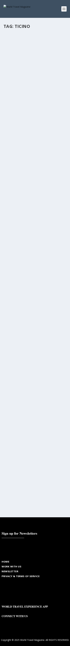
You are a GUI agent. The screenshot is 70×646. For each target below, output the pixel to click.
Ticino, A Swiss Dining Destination (33, 154)
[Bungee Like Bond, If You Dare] (35, 206)
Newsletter (10, 571)
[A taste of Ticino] (35, 456)
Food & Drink (13, 81)
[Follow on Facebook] (4, 621)
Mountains (11, 405)
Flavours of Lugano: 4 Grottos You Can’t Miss (34, 75)
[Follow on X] (10, 621)
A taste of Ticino (20, 481)
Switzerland (53, 405)
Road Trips (22, 405)
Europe (30, 402)
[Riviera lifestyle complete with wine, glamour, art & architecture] (35, 284)
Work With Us (11, 566)
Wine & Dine (12, 408)
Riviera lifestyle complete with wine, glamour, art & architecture (35, 311)
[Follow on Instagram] (17, 621)
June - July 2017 (14, 486)
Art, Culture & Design (16, 402)
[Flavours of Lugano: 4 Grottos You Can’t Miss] (35, 50)
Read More (15, 98)
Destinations (12, 237)
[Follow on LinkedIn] (23, 621)
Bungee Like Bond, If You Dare (29, 232)
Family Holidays (42, 402)
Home (5, 561)
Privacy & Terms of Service (21, 576)
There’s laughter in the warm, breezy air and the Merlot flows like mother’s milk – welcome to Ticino (35, 394)
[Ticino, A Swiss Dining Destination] (35, 129)
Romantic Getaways (37, 405)
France (53, 402)
